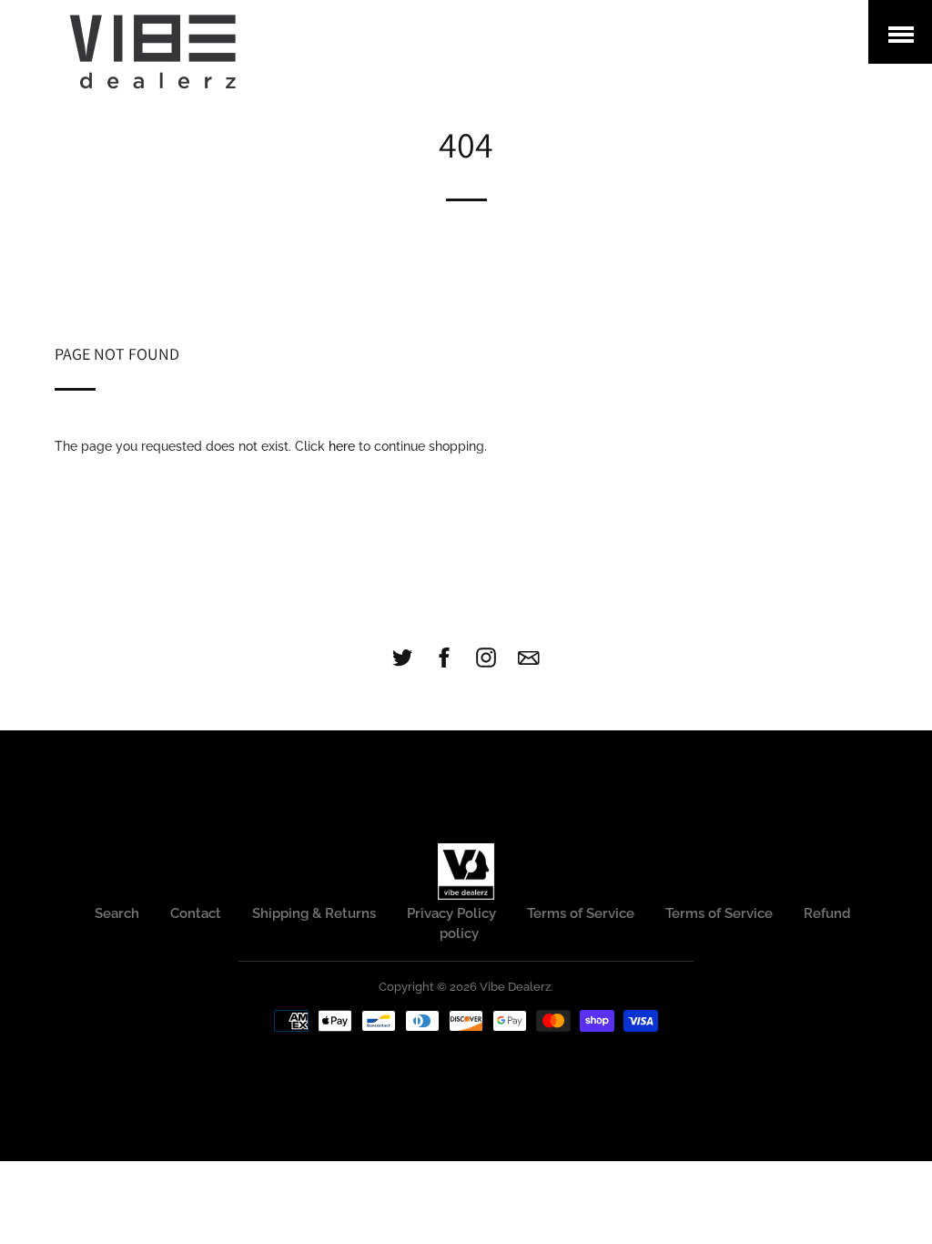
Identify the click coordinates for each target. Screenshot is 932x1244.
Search (117, 913)
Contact (195, 913)
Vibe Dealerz (515, 987)
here (342, 446)
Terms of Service (580, 913)
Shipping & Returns (314, 913)
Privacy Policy (451, 913)
